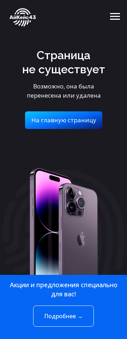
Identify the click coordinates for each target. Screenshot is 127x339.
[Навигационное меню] (115, 16)
